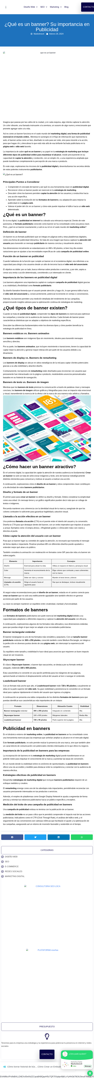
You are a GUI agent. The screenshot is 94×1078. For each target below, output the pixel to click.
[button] (12, 837)
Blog (66, 7)
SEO (42, 7)
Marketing (54, 7)
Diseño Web (29, 7)
